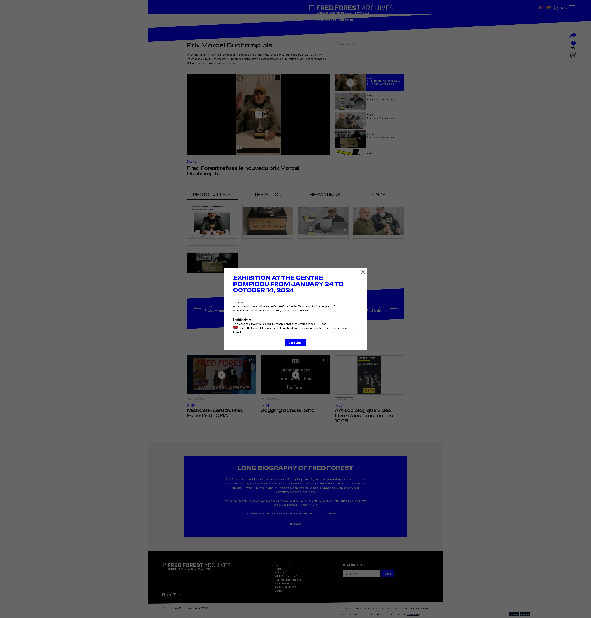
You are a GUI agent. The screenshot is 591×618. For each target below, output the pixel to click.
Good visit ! (295, 342)
